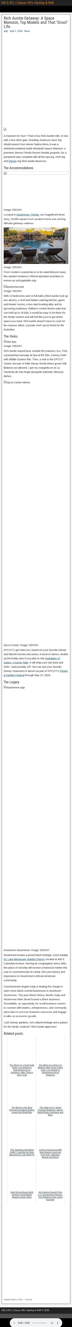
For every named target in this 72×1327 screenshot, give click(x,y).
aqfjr (6, 31)
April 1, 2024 (16, 31)
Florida (35, 214)
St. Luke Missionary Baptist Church (24, 959)
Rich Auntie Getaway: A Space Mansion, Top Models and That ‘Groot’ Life (36, 22)
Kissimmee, (23, 214)
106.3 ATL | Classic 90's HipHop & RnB (27, 3)
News (27, 31)
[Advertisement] (36, 81)
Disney (13, 161)
